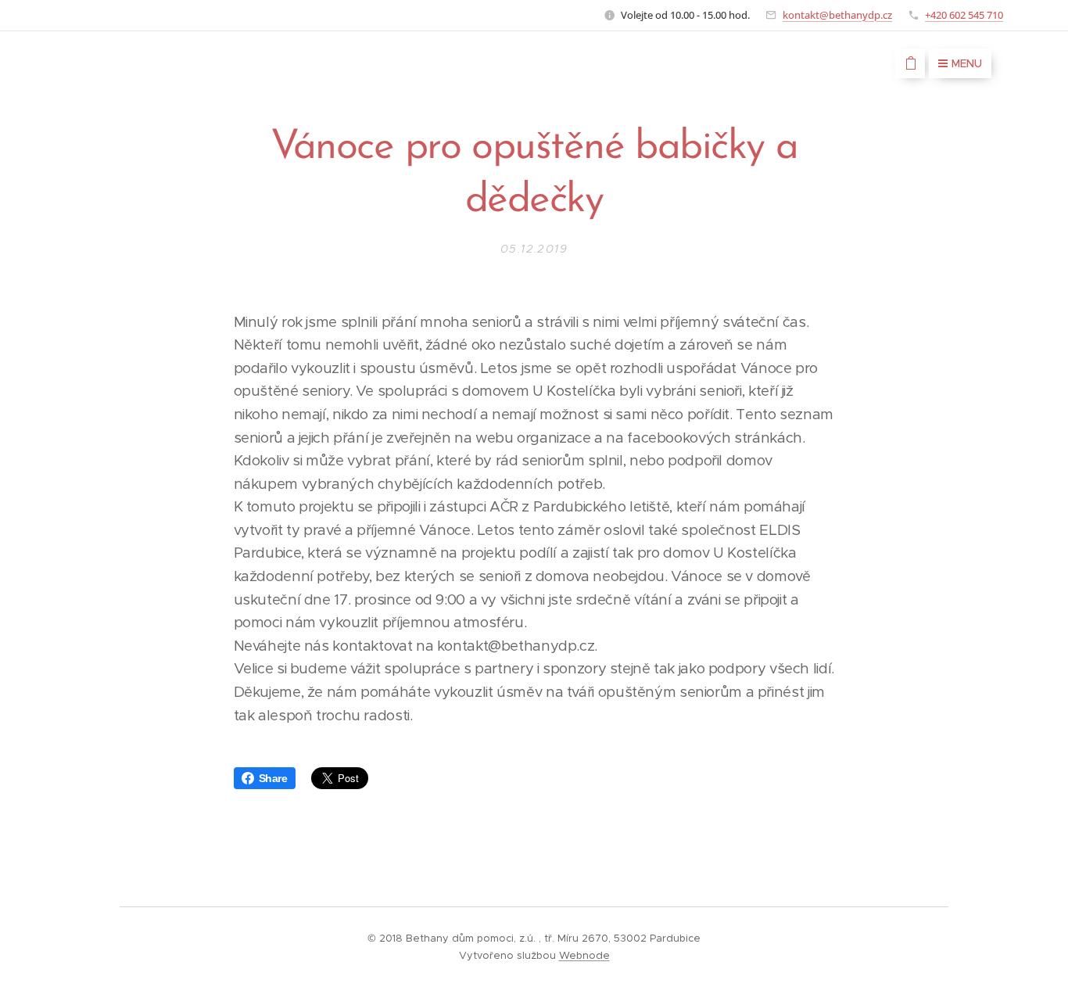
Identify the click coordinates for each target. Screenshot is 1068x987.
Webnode (584, 955)
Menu (967, 63)
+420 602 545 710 (964, 15)
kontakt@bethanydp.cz (837, 15)
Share (273, 778)
